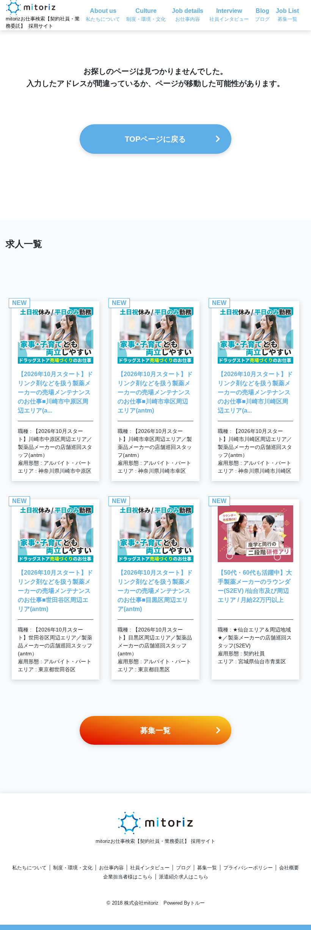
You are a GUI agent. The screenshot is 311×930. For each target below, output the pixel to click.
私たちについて (29, 868)
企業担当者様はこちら (127, 877)
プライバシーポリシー (248, 868)
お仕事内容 (111, 868)
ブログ (183, 868)
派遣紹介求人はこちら (183, 877)
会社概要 (289, 868)
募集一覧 (207, 868)
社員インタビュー (150, 868)
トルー (197, 903)
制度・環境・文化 (73, 868)
